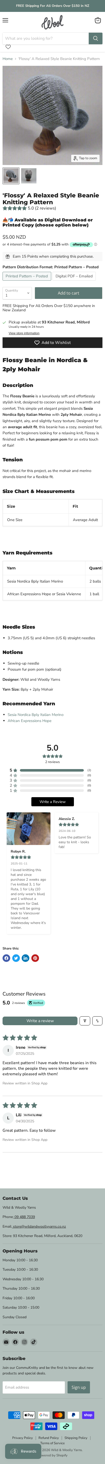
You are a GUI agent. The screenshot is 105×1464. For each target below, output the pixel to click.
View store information (24, 333)
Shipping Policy (75, 1438)
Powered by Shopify (52, 1455)
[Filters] (85, 1020)
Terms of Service (52, 1443)
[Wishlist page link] (8, 46)
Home (8, 59)
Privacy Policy (22, 1438)
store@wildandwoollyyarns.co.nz (39, 1226)
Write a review (40, 1021)
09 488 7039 (24, 1216)
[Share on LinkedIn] (25, 958)
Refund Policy (48, 1438)
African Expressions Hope (29, 720)
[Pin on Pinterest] (35, 958)
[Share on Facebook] (6, 958)
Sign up (79, 1387)
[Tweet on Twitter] (16, 958)
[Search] (95, 38)
